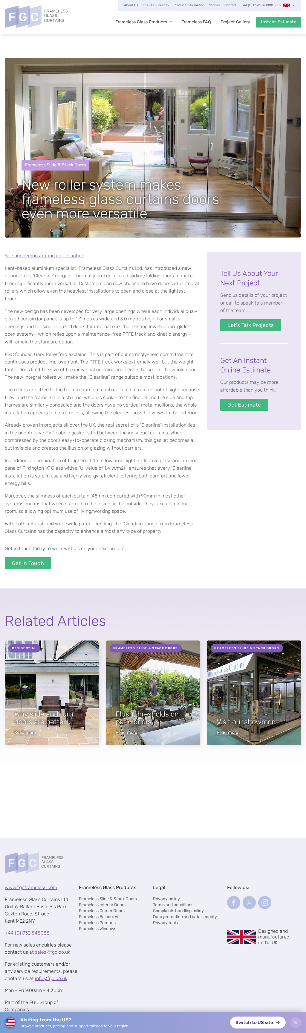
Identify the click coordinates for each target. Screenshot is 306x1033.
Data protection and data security (185, 916)
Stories (214, 5)
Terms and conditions (173, 904)
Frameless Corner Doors (102, 910)
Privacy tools (165, 922)
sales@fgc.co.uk (52, 952)
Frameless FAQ (196, 22)
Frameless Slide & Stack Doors (108, 898)
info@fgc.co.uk (51, 978)
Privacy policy (166, 898)
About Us (131, 5)
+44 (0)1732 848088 (257, 5)
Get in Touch (28, 563)
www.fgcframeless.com (31, 887)
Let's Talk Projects (250, 325)
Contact (230, 5)
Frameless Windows (97, 928)
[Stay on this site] (295, 1022)
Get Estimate (244, 405)
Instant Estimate (278, 22)
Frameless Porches (97, 922)
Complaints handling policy (178, 910)
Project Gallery (235, 22)
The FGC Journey (156, 5)
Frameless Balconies (98, 916)
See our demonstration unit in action (44, 255)
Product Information (189, 5)
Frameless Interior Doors (102, 904)
